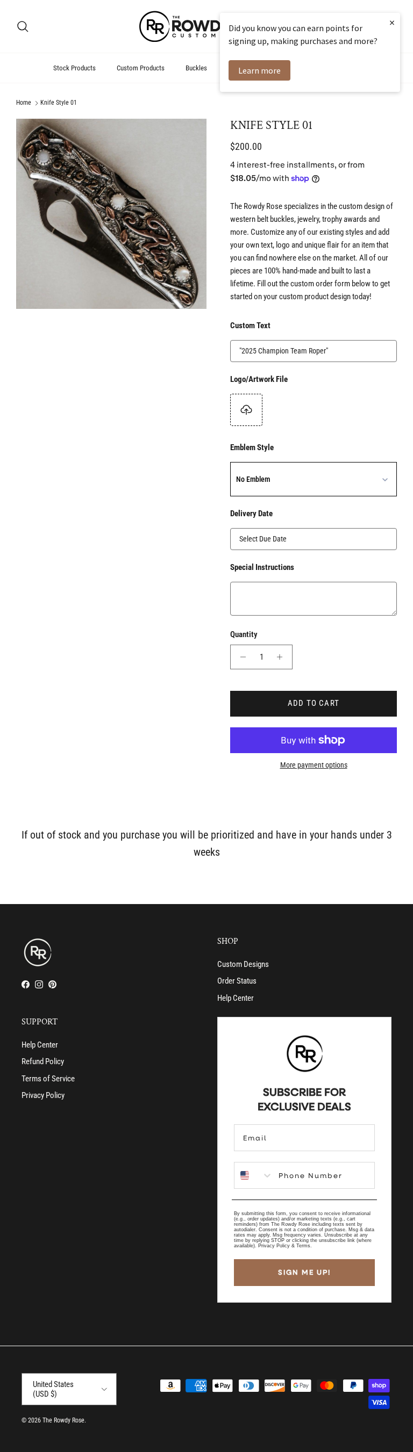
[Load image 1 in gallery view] (111, 214)
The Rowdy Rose (63, 1420)
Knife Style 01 (58, 103)
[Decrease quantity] (240, 657)
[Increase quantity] (282, 657)
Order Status (237, 981)
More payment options (313, 765)
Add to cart (313, 703)
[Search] (22, 26)
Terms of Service (48, 1078)
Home (23, 103)
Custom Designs (243, 964)
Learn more (259, 70)
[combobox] (253, 1175)
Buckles (196, 68)
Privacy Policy (43, 1095)
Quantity (244, 634)
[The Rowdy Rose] (206, 26)
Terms (303, 1245)
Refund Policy (43, 1061)
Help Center (235, 998)
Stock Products (74, 68)
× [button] (392, 22)
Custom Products (141, 68)
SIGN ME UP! (304, 1272)
